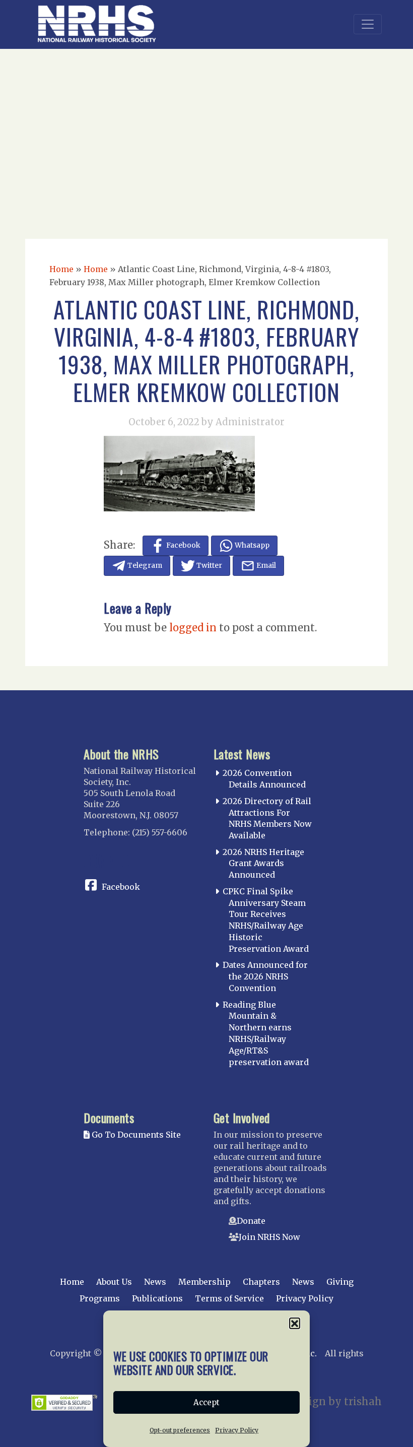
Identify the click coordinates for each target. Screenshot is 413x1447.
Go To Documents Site (135, 1135)
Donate (251, 1221)
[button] (295, 1323)
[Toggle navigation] (368, 24)
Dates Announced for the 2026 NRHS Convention (265, 976)
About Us (114, 1282)
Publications (157, 1298)
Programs (100, 1298)
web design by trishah (325, 1401)
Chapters (261, 1282)
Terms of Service (229, 1298)
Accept (206, 1402)
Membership (204, 1282)
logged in (193, 627)
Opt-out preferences (180, 1430)
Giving (340, 1282)
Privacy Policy (236, 1430)
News (155, 1282)
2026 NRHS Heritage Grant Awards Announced (263, 863)
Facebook (121, 887)
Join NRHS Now (269, 1237)
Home (61, 269)
